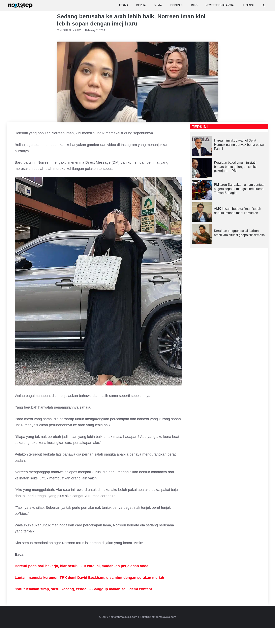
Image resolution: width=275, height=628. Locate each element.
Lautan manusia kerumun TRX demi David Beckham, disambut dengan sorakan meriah (89, 578)
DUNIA (158, 5)
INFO (194, 5)
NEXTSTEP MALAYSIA (220, 5)
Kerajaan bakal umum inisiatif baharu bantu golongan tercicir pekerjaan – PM (235, 167)
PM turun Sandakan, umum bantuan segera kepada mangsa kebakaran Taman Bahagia (239, 189)
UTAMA (123, 5)
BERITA (141, 5)
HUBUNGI (248, 5)
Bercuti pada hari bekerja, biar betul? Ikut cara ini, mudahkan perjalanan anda (81, 566)
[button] (263, 5)
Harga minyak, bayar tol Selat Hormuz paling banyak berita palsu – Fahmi (240, 145)
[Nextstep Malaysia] (20, 5)
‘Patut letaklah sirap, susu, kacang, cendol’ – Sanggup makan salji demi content (83, 589)
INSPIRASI (176, 5)
